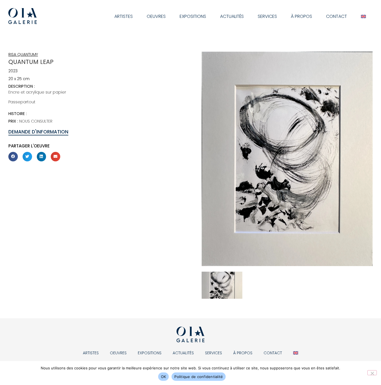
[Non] (372, 372)
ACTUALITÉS (232, 16)
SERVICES (267, 16)
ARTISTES (123, 16)
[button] (13, 156)
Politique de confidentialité (198, 376)
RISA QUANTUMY (23, 54)
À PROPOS (301, 16)
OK (163, 376)
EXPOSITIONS (193, 16)
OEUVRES (156, 16)
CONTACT (336, 16)
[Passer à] (363, 16)
